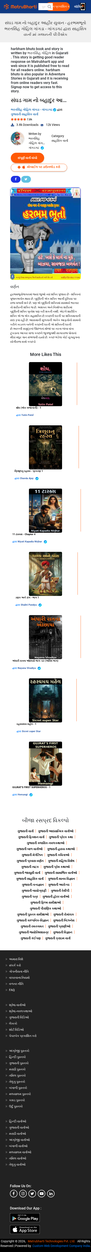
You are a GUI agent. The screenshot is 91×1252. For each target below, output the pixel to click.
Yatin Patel (27, 415)
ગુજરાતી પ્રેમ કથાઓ (56, 867)
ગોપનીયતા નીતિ (19, 971)
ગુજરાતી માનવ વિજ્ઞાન (61, 878)
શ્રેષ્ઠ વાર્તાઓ (17, 1005)
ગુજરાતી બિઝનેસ (63, 920)
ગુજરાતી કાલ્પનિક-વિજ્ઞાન (33, 920)
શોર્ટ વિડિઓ (16, 1029)
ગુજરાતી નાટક (30, 867)
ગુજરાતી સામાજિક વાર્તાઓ (61, 872)
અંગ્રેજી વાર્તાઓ (19, 1140)
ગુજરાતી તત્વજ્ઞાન (33, 884)
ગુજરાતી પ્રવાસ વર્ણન (30, 861)
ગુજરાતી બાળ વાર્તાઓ (29, 849)
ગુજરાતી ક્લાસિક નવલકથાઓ (45, 843)
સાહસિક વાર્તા (59, 140)
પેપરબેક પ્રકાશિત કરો (23, 1036)
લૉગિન (78, 6)
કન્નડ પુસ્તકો (17, 1100)
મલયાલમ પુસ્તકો (20, 1094)
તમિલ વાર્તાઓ (17, 1158)
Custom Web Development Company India (61, 1246)
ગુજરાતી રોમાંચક (63, 914)
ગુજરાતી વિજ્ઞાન (62, 932)
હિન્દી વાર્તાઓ (17, 1121)
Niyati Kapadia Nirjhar (30, 541)
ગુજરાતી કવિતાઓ (58, 855)
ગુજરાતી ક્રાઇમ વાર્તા (57, 938)
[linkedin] (51, 1193)
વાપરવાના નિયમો (19, 977)
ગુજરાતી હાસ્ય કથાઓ (61, 849)
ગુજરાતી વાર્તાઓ (19, 1127)
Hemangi (23, 794)
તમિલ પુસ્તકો (17, 1075)
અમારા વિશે (16, 959)
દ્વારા (18, 415)
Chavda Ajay (27, 478)
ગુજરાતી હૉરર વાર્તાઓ (55, 896)
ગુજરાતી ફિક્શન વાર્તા (31, 837)
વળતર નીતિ (16, 984)
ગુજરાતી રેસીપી (60, 890)
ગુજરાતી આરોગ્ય (58, 884)
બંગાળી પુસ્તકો (18, 1088)
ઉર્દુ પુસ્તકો (16, 1106)
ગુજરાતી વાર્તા (25, 831)
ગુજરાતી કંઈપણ (31, 938)
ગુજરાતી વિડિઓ (19, 1017)
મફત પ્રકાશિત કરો (59, 6)
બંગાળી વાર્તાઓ (18, 1146)
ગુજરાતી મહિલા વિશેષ (61, 861)
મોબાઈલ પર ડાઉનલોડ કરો (43, 167)
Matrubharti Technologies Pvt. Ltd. (52, 1241)
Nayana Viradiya (27, 668)
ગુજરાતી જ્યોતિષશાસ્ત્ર (34, 932)
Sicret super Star (31, 731)
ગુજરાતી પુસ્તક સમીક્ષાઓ (33, 914)
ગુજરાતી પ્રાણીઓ (59, 926)
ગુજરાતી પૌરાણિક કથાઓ (45, 908)
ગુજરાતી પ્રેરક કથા (61, 837)
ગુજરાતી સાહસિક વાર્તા (24, 114)
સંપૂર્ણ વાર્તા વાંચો (27, 158)
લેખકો (13, 1023)
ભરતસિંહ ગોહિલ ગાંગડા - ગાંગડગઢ (32, 109)
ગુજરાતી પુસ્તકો (19, 1063)
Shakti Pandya (29, 604)
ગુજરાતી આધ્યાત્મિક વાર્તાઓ (56, 831)
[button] (49, 6)
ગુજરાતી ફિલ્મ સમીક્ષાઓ (45, 902)
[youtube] (41, 1193)
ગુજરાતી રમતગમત (32, 926)
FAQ (12, 990)
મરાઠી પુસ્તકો (17, 1069)
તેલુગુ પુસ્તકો (17, 1081)
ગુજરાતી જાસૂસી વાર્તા (27, 872)
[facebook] (13, 1193)
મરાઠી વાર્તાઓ (17, 1133)
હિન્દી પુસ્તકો (17, 1057)
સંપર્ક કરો (15, 965)
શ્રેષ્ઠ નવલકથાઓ (20, 1011)
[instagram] (23, 1193)
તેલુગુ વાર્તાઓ (17, 1164)
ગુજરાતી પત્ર (30, 896)
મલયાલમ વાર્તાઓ (20, 1152)
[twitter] (32, 1193)
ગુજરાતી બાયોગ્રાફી (34, 890)
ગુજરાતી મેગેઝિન (32, 855)
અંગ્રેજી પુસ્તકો (19, 1051)
